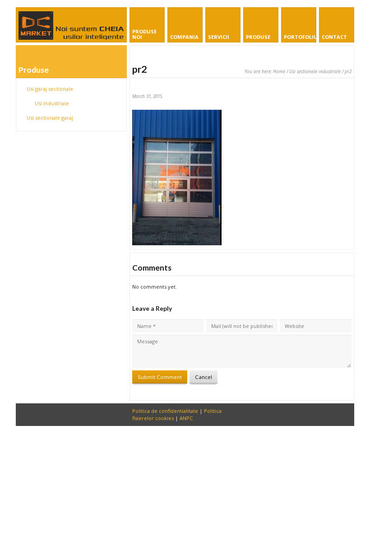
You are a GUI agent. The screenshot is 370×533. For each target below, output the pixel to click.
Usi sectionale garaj (50, 117)
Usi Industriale (52, 103)
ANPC (186, 418)
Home (279, 71)
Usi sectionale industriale (315, 71)
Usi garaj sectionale (50, 88)
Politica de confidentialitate (165, 410)
